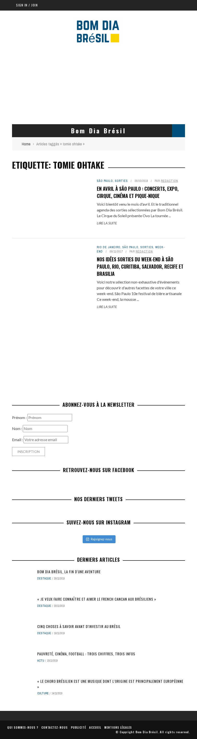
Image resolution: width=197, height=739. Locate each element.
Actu (40, 661)
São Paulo (105, 181)
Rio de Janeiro (108, 247)
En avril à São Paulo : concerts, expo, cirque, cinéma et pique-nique (138, 192)
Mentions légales (118, 727)
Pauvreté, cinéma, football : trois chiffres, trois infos (86, 653)
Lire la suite (107, 223)
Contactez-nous (54, 727)
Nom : (17, 428)
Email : (18, 439)
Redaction (169, 181)
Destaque (44, 578)
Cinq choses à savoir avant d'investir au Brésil (79, 626)
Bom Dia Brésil (146, 732)
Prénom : (19, 417)
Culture (43, 693)
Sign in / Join (27, 5)
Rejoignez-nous (101, 539)
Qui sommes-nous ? (22, 727)
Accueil (95, 727)
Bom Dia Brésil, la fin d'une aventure (69, 571)
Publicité (78, 727)
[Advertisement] (98, 83)
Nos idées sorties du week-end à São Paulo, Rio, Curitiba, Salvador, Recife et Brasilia (140, 266)
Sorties (121, 181)
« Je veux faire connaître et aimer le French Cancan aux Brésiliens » (96, 599)
